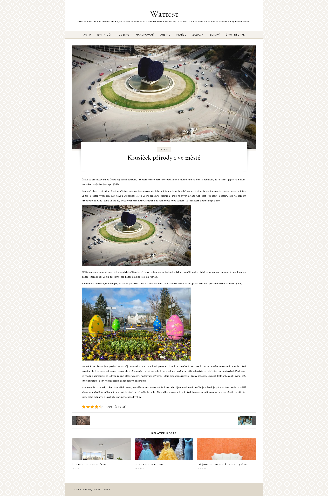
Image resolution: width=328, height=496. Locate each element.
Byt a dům (105, 34)
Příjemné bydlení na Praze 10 (91, 464)
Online (165, 34)
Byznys (124, 34)
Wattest (164, 13)
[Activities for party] (248, 420)
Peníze (181, 34)
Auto (87, 34)
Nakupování (145, 34)
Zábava (197, 34)
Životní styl (235, 34)
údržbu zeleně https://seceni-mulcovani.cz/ (132, 376)
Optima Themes (101, 489)
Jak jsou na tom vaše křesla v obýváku (222, 464)
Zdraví (215, 34)
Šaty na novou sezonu (149, 464)
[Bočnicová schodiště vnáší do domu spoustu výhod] (79, 420)
